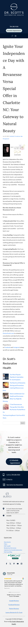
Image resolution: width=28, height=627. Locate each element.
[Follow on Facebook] (6, 563)
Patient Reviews (14, 608)
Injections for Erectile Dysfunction (13, 550)
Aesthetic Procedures (15, 136)
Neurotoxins (7, 542)
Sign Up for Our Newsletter (14, 485)
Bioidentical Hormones (10, 548)
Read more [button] (7, 588)
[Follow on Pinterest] (14, 563)
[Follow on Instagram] (21, 563)
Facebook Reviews (14, 605)
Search (22, 423)
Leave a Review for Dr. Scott (14, 612)
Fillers (5, 544)
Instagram (16, 347)
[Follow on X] (10, 563)
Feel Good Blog (8, 552)
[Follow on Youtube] (17, 563)
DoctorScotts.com (8, 333)
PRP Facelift (7, 546)
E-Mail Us (9, 479)
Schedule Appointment (14, 30)
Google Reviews (14, 601)
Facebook (7, 347)
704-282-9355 (15, 475)
